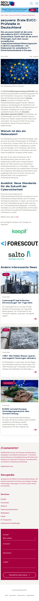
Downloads (5, 503)
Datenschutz (21, 595)
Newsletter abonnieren (18, 575)
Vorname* (6, 544)
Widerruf (4, 506)
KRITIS (6, 274)
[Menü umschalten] (37, 3)
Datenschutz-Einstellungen (10, 523)
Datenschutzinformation (9, 509)
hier (17, 217)
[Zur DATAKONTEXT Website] (19, 448)
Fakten (3, 516)
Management (8, 383)
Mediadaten (5, 513)
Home (2, 15)
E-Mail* (5, 562)
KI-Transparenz (6, 520)
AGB (6, 595)
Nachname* (7, 553)
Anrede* (6, 535)
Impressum (12, 595)
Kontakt (3, 499)
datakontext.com (7, 466)
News (6, 15)
